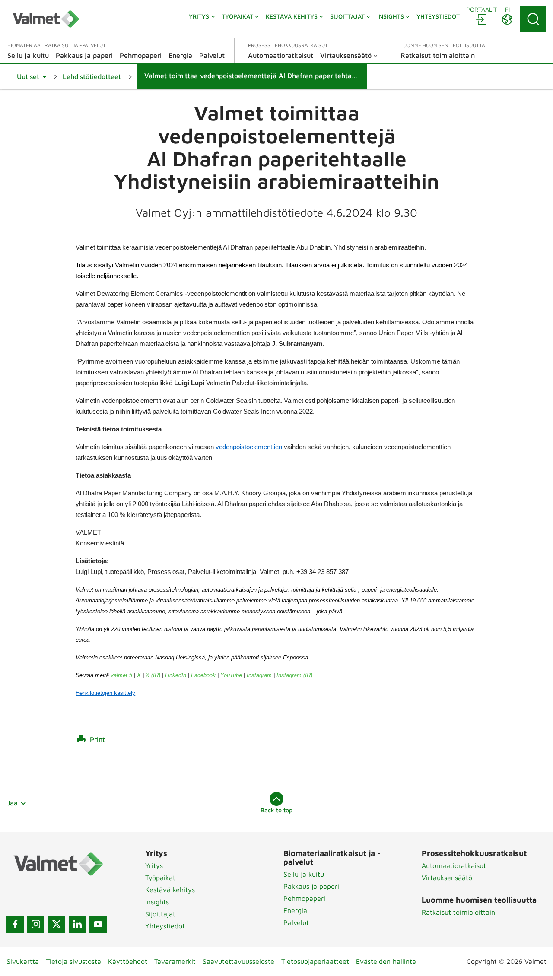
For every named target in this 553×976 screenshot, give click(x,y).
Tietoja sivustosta (73, 961)
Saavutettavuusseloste (238, 961)
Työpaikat (160, 877)
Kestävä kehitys (170, 890)
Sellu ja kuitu (303, 874)
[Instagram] (35, 924)
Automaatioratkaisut (454, 865)
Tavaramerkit (175, 961)
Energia (295, 910)
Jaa (12, 803)
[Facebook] (15, 924)
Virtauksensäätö (447, 877)
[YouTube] (98, 924)
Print (97, 739)
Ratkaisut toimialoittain (458, 912)
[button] (31, 76)
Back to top (276, 810)
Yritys (154, 865)
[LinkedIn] (77, 924)
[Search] (533, 19)
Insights (157, 902)
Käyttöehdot (127, 961)
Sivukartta (22, 961)
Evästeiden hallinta (386, 961)
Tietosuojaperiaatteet (315, 961)
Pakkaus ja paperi (311, 886)
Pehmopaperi (304, 898)
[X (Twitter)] (56, 924)
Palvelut (296, 922)
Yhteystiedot (165, 926)
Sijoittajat (160, 914)
